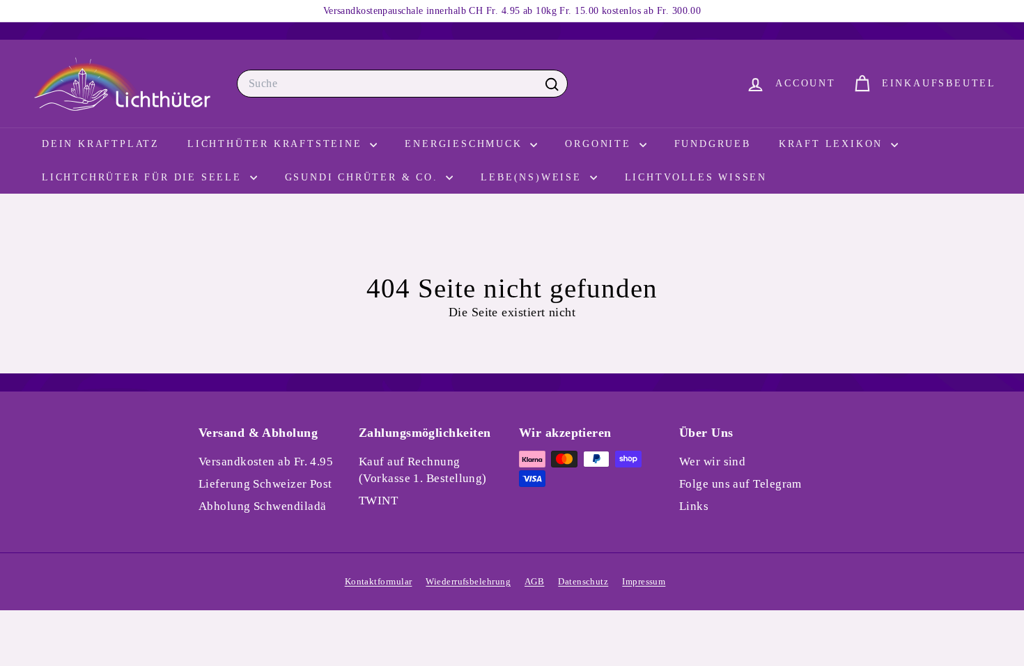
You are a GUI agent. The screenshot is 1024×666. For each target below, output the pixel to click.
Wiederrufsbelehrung (468, 581)
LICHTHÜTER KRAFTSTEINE (276, 144)
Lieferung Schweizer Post (265, 483)
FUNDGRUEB (712, 144)
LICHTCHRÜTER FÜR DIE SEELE (144, 177)
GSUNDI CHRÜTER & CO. (364, 177)
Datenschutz (583, 581)
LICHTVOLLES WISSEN (696, 177)
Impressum (643, 581)
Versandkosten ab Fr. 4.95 (266, 461)
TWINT (378, 500)
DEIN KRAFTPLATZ (101, 144)
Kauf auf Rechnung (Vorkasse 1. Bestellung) (423, 470)
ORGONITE (600, 144)
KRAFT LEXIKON (833, 144)
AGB (534, 581)
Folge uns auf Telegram (740, 483)
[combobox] (402, 84)
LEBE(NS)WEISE (533, 177)
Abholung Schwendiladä (262, 506)
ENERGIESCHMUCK (466, 144)
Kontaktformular (378, 581)
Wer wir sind (712, 461)
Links (693, 506)
